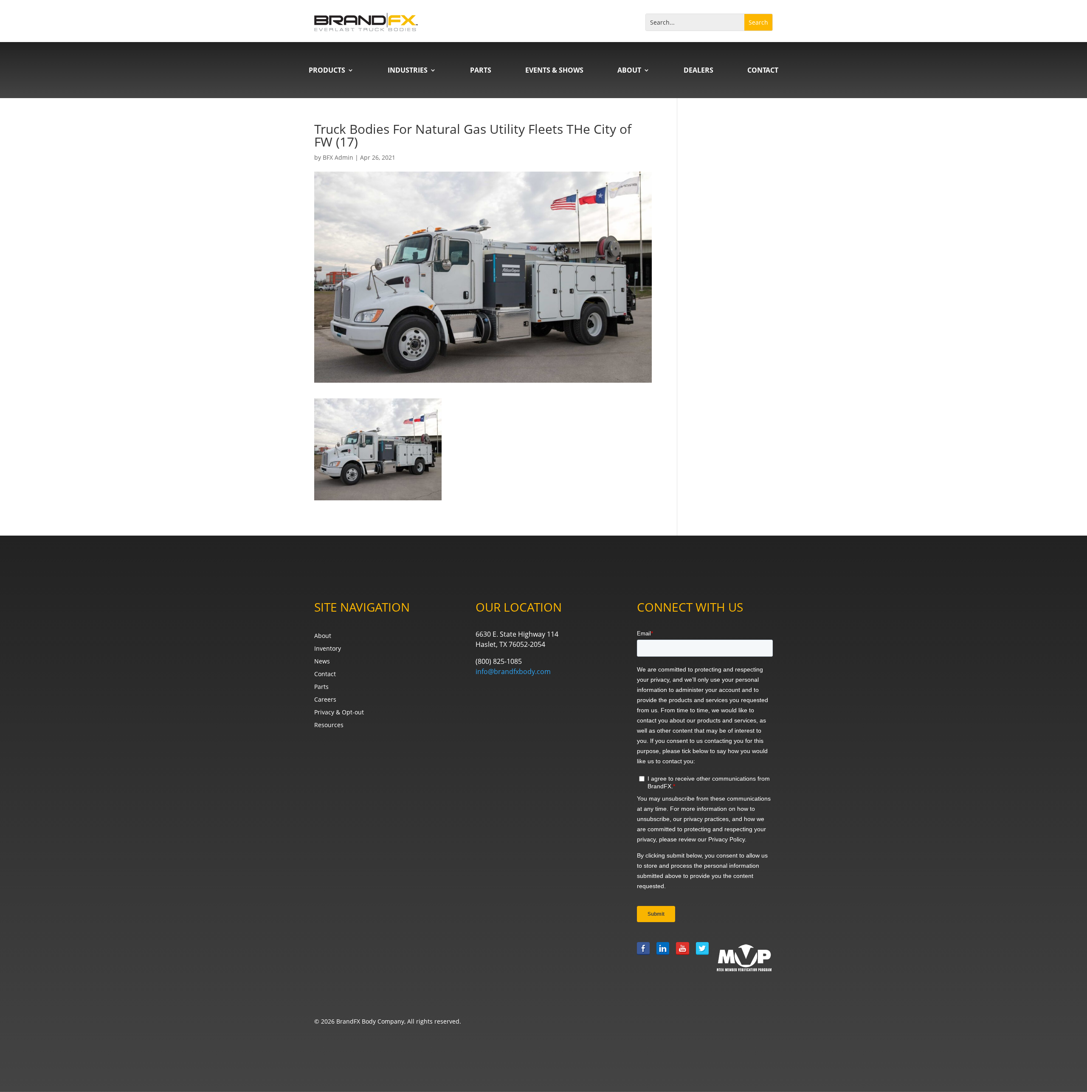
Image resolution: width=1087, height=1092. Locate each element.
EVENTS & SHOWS (554, 71)
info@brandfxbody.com (513, 671)
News (322, 661)
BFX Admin (338, 157)
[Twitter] (702, 957)
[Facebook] (643, 957)
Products (327, 71)
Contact (762, 71)
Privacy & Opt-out (339, 712)
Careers (325, 700)
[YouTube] (682, 957)
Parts (480, 71)
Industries (408, 71)
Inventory (327, 649)
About (629, 71)
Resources (329, 725)
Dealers (698, 71)
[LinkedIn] (662, 957)
